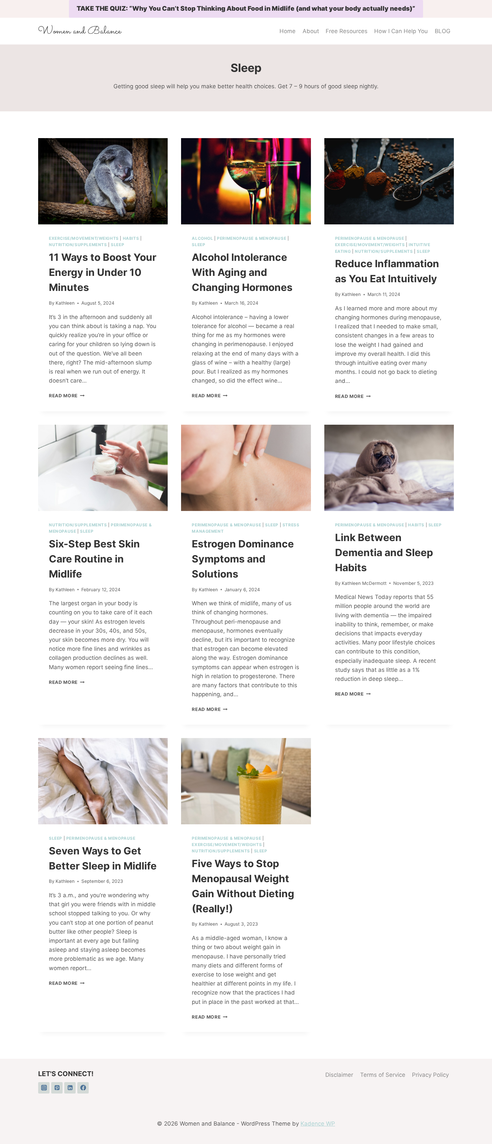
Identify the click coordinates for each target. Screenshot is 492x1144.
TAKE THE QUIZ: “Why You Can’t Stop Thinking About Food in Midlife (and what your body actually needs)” (246, 8)
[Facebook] (83, 1088)
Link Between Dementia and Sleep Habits (384, 552)
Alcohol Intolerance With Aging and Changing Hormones (242, 272)
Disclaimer (339, 1074)
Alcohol (202, 238)
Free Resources (346, 31)
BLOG (442, 31)
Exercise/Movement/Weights (84, 238)
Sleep (117, 244)
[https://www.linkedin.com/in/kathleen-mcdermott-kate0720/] (70, 1088)
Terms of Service (382, 1074)
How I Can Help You (401, 31)
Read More (67, 395)
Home (287, 31)
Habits (131, 238)
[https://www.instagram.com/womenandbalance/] (44, 1088)
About (311, 31)
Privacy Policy (430, 1074)
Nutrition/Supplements (78, 244)
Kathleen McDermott (364, 583)
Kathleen (65, 303)
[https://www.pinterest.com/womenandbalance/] (57, 1088)
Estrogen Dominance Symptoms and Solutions (243, 559)
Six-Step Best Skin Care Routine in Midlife (94, 559)
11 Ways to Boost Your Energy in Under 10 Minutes (102, 272)
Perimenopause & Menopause (251, 238)
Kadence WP (318, 1123)
